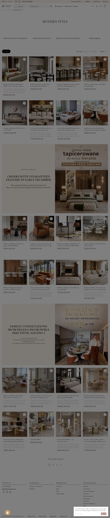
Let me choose (78, 514)
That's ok (103, 514)
